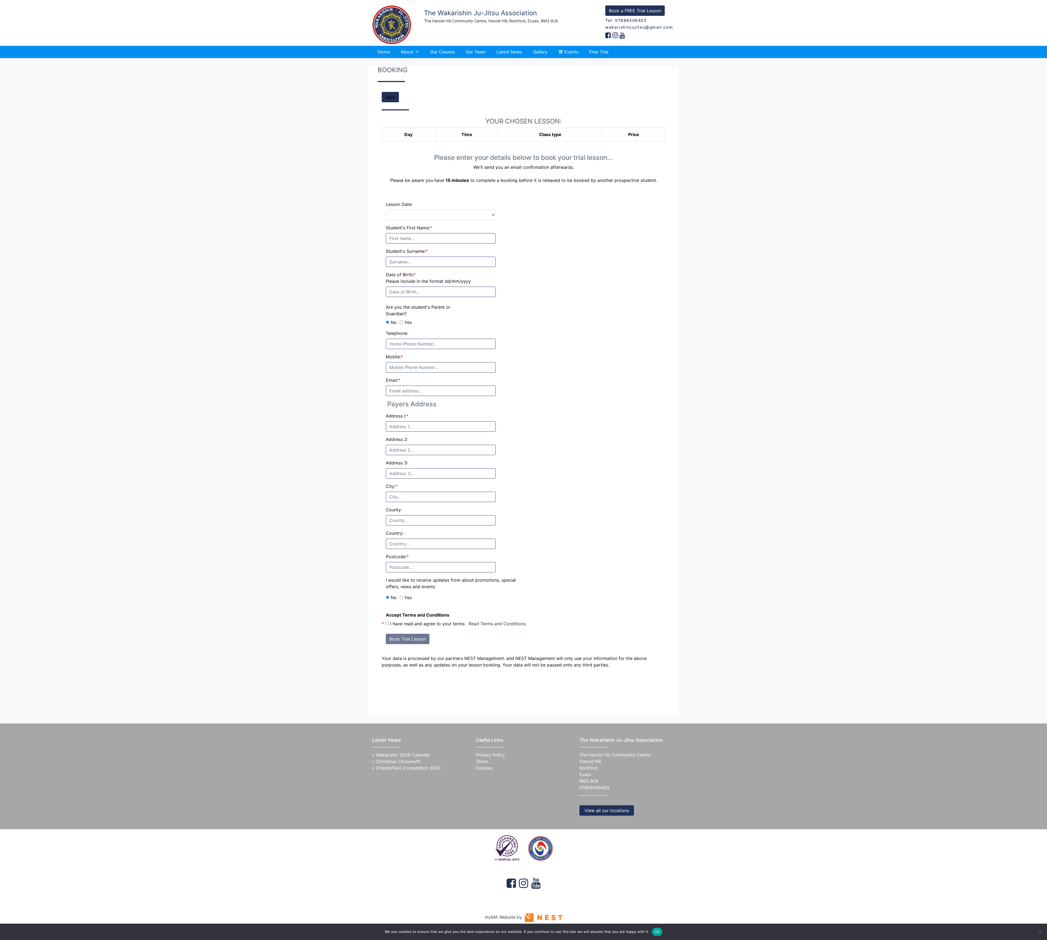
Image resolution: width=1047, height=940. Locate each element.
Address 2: (397, 439)
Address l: (397, 416)
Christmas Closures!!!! (398, 761)
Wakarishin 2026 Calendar (403, 755)
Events (571, 52)
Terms (482, 761)
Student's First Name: (409, 227)
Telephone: (397, 333)
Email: (393, 380)
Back (390, 97)
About (407, 52)
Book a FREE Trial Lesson (635, 10)
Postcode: (397, 556)
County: (394, 509)
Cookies (484, 768)
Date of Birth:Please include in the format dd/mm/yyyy (428, 278)
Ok (657, 931)
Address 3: (397, 463)
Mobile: (394, 356)
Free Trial (598, 52)
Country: (395, 533)
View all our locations (607, 810)
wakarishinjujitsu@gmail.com (639, 27)
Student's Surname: (407, 251)
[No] (1040, 932)
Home (384, 52)
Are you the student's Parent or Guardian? (418, 310)
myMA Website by (505, 917)
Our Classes (442, 52)
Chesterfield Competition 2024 (408, 768)
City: (392, 486)
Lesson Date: (399, 204)
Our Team (476, 52)
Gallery (540, 52)
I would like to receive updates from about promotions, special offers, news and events (451, 583)
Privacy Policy (490, 755)
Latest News (509, 52)
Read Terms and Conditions (497, 623)
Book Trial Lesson (407, 639)
